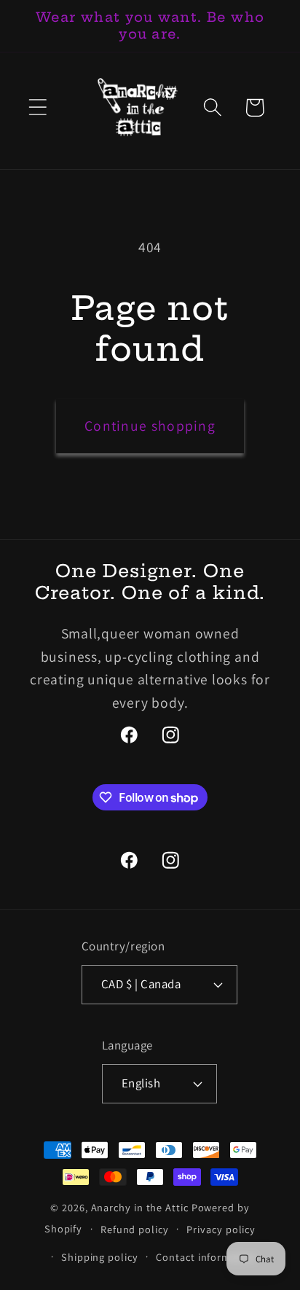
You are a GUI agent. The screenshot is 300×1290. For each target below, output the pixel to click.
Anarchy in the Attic (141, 1207)
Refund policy (134, 1229)
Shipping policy (99, 1257)
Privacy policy (221, 1229)
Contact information (206, 1257)
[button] (37, 107)
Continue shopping (150, 425)
